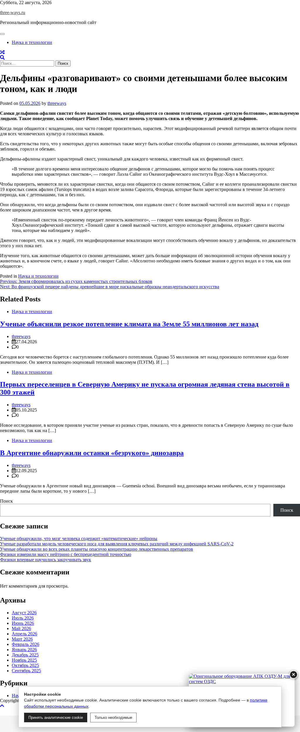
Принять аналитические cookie (55, 717)
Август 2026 (24, 612)
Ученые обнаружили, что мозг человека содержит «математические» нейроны (78, 538)
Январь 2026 (24, 649)
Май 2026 (21, 628)
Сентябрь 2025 (26, 670)
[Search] (2, 57)
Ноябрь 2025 (24, 660)
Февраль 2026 (25, 644)
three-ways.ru (12, 12)
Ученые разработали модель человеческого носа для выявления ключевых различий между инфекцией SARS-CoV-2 (116, 543)
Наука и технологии (32, 42)
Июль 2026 (23, 617)
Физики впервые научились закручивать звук (45, 559)
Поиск (6, 501)
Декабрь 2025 (25, 654)
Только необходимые (113, 717)
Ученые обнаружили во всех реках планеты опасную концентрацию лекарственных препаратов (96, 549)
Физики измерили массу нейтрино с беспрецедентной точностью (65, 554)
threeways (56, 103)
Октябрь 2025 (25, 665)
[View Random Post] (2, 52)
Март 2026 (22, 639)
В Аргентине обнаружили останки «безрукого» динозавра (92, 453)
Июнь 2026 (23, 623)
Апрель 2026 (24, 633)
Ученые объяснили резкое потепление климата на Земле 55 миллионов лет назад (129, 324)
